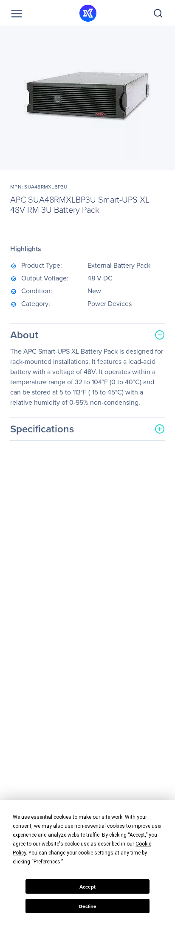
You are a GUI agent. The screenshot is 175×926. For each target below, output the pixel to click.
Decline (87, 906)
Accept (87, 886)
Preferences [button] (47, 862)
